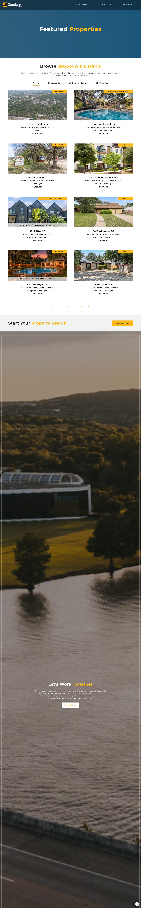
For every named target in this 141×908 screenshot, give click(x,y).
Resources (95, 4)
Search (85, 4)
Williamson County (78, 83)
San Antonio (54, 83)
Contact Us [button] (70, 705)
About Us (76, 4)
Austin (36, 83)
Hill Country (102, 83)
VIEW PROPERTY (37, 113)
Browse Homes (122, 323)
